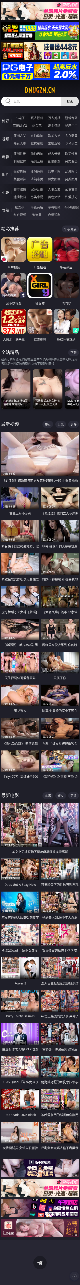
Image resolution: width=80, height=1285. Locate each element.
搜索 (70, 101)
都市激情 (20, 189)
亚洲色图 (37, 171)
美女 (48, 424)
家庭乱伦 (37, 189)
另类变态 (71, 161)
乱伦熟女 (54, 161)
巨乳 (61, 424)
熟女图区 (54, 179)
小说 (5, 192)
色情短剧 (54, 215)
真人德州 (37, 118)
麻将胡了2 (20, 125)
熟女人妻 (20, 143)
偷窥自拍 (20, 171)
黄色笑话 (54, 197)
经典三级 (37, 161)
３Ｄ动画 (71, 136)
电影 (5, 156)
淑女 (61, 796)
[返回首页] (74, 1276)
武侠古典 (71, 189)
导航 (5, 210)
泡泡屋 (37, 215)
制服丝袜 (20, 161)
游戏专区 (71, 118)
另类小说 (37, 197)
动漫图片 (71, 171)
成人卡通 (54, 153)
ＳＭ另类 (71, 143)
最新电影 (10, 795)
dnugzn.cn (40, 90)
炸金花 (37, 125)
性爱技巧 (71, 197)
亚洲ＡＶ (20, 136)
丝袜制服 (37, 143)
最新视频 (10, 424)
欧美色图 (54, 171)
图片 (5, 174)
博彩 (5, 121)
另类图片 (71, 179)
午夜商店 (37, 207)
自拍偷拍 (37, 136)
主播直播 (54, 143)
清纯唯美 (37, 179)
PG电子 (20, 118)
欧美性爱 (71, 153)
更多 (73, 424)
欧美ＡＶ (54, 136)
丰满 (48, 796)
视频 (5, 138)
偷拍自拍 (37, 153)
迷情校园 (20, 197)
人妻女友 (54, 189)
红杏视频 (20, 215)
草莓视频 (54, 207)
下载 (73, 353)
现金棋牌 (54, 125)
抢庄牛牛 (71, 125)
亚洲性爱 (20, 153)
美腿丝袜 (20, 179)
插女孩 (19, 207)
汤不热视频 (71, 207)
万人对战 (54, 118)
